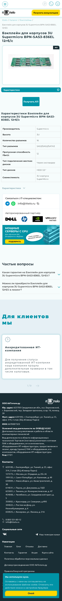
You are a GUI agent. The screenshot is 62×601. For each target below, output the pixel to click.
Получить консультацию (45, 12)
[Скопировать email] (38, 203)
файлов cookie (29, 584)
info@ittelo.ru (26, 203)
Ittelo (4, 20)
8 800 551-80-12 (13, 519)
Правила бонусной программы (19, 571)
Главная (8, 546)
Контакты (9, 552)
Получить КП (31, 101)
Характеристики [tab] (11, 90)
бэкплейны (26, 20)
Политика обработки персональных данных (26, 558)
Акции (34, 552)
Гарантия (22, 552)
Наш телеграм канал (49, 534)
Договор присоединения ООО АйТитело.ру (25, 565)
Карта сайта (47, 552)
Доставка (42, 546)
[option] (31, 61)
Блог (18, 546)
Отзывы (30, 546)
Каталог (14, 20)
